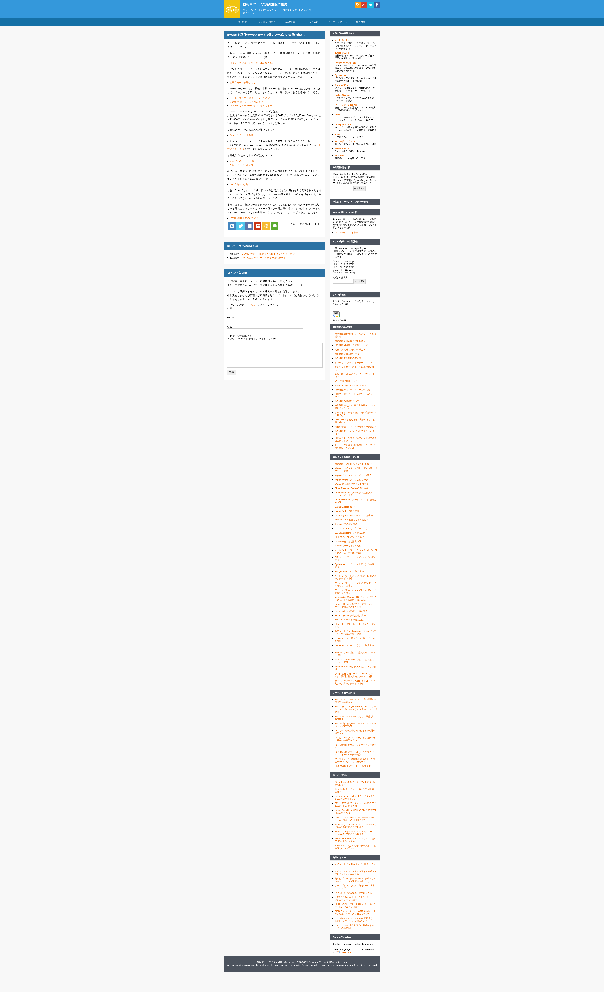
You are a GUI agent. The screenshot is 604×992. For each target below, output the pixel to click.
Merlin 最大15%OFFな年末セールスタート (263, 257)
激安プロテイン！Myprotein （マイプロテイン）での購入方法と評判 (355, 632)
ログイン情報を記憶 (240, 336)
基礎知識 (290, 21)
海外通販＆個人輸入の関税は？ (350, 341)
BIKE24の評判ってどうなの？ (349, 537)
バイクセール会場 (239, 184)
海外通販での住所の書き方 (348, 358)
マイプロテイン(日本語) (346, 104)
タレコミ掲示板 (266, 21)
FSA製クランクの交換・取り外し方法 (353, 892)
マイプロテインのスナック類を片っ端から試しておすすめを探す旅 (356, 872)
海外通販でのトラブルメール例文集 (352, 389)
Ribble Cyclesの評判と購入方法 (350, 615)
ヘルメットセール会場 (241, 164)
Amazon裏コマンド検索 (345, 212)
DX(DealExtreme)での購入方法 (350, 533)
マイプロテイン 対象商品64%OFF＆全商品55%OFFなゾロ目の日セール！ (355, 760)
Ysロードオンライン (345, 141)
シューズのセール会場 (241, 135)
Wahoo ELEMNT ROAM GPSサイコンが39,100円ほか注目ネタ (355, 840)
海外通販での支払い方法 (347, 354)
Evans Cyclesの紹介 (345, 507)
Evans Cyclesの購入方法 (347, 511)
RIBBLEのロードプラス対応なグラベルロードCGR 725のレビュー (355, 905)
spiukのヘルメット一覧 (242, 161)
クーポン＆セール (337, 21)
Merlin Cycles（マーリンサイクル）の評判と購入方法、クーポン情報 (356, 551)
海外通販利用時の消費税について (351, 345)
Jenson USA (341, 85)
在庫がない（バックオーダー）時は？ (353, 362)
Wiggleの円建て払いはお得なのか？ (352, 479)
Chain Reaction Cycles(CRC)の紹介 (352, 488)
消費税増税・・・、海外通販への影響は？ (356, 426)
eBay (337, 134)
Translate (346, 952)
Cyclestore (340, 75)
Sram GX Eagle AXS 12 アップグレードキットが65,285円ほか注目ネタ (355, 833)
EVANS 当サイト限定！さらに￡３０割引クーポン (268, 253)
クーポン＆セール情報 (344, 692)
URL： (230, 326)
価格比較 (243, 21)
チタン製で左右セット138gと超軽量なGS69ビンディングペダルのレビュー (354, 919)
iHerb (337, 114)
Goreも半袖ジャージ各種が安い (246, 101)
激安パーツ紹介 (340, 775)
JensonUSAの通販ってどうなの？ (351, 519)
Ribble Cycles (342, 95)
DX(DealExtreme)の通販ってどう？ (352, 528)
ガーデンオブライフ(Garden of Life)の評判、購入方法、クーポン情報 (355, 682)
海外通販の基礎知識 (342, 327)
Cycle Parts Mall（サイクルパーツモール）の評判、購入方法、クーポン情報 (354, 675)
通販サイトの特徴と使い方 (346, 457)
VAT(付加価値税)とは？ (346, 381)
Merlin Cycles (342, 40)
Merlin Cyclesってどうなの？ (349, 545)
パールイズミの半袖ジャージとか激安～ (251, 98)
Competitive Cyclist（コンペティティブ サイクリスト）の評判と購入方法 (355, 598)
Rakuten (339, 155)
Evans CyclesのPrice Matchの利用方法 (354, 515)
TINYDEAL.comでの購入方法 (349, 619)
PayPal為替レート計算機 (345, 241)
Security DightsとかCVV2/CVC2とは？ (354, 385)
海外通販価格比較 (341, 167)
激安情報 (361, 21)
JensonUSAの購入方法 (346, 524)
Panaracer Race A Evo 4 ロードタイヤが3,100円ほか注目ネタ (355, 797)
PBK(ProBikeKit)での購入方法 (349, 571)
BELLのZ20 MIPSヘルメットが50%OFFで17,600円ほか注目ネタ (356, 804)
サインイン (252, 305)
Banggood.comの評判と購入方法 (351, 611)
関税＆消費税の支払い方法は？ (350, 349)
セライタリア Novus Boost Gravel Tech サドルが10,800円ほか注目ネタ (356, 826)
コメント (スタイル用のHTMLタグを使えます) (251, 339)
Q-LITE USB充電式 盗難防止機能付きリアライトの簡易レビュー (355, 926)
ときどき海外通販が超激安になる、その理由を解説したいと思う (356, 446)
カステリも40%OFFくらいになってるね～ (252, 105)
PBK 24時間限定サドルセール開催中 (353, 766)
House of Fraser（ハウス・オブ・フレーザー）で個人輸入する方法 (355, 605)
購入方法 (314, 21)
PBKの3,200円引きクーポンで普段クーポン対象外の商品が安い (355, 739)
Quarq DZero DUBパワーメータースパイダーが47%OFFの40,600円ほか (355, 818)
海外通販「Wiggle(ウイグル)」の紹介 (353, 464)
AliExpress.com (343, 124)
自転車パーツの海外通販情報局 (265, 4)
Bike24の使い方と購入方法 (348, 541)
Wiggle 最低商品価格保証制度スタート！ (355, 484)
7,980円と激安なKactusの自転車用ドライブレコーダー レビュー (355, 898)
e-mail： (231, 317)
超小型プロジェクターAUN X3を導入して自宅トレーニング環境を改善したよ (355, 880)
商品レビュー (339, 857)
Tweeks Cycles (343, 52)
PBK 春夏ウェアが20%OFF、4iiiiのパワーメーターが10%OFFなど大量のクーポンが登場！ (356, 709)
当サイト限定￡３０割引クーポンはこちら (252, 63)
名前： (230, 308)
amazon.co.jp (342, 148)
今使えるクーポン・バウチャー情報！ (351, 201)
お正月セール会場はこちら (244, 82)
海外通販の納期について (347, 401)
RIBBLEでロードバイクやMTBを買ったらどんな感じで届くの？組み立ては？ (355, 912)
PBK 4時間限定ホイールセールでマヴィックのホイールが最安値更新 (355, 753)
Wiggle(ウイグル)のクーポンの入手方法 (354, 475)
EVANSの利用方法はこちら (244, 218)
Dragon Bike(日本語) (345, 62)
